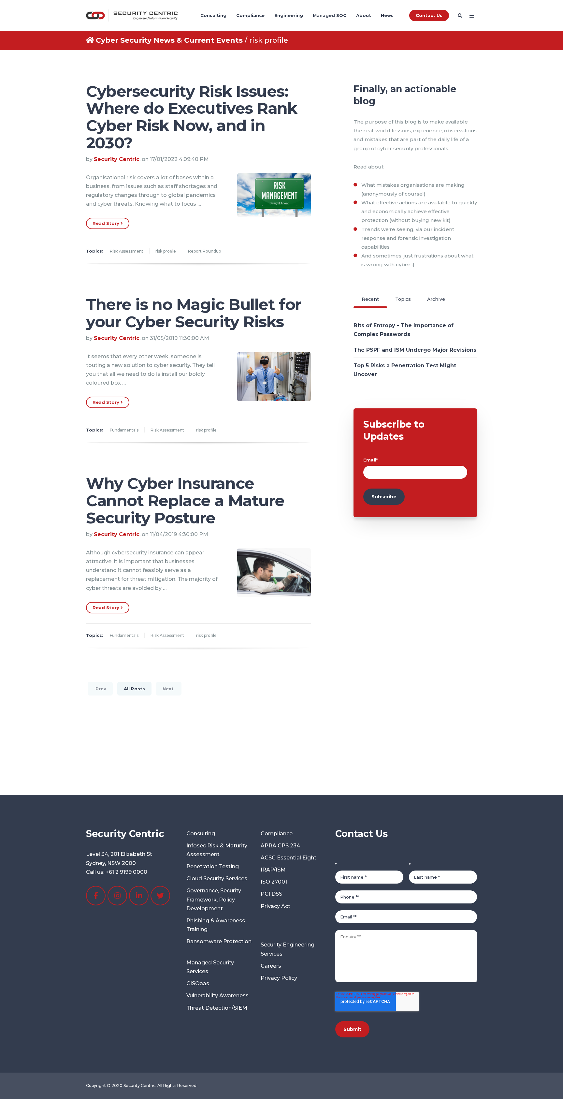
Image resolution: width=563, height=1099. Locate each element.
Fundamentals (124, 430)
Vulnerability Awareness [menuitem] (217, 995)
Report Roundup (204, 251)
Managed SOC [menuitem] (329, 15)
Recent (370, 299)
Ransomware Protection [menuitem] (219, 941)
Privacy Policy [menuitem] (279, 978)
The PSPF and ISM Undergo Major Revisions (415, 350)
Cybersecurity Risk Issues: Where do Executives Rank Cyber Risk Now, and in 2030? (191, 117)
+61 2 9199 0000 (126, 872)
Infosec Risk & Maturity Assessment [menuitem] (216, 850)
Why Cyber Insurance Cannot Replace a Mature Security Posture (185, 500)
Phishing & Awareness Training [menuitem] (215, 924)
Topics (403, 299)
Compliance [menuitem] (250, 15)
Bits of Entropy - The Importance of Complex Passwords (404, 329)
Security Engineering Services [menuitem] (287, 949)
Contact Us (429, 15)
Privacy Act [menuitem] (275, 906)
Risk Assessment (126, 251)
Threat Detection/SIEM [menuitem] (216, 1008)
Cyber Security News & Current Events (169, 40)
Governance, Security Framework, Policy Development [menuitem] (213, 899)
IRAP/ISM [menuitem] (273, 870)
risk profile (165, 251)
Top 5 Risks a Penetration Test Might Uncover (405, 369)
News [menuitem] (387, 15)
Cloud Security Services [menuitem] (216, 878)
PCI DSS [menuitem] (271, 894)
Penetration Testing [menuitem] (212, 866)
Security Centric (116, 159)
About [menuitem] (363, 15)
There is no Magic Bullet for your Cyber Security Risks (193, 313)
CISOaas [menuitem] (197, 983)
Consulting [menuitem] (213, 15)
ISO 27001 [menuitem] (274, 882)
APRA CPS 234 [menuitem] (280, 846)
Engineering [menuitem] (288, 15)
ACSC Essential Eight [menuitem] (288, 858)
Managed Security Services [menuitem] (210, 967)
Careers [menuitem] (271, 966)
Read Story (107, 223)
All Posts (134, 688)
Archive (436, 299)
